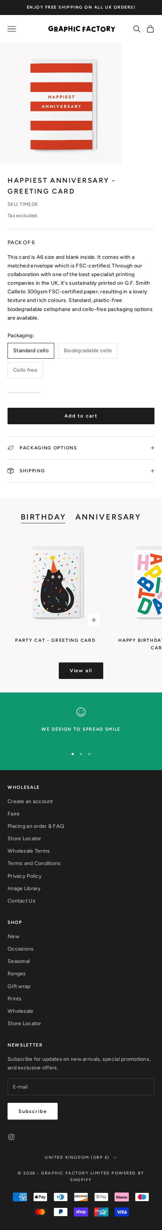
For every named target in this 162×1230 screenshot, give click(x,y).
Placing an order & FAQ (36, 826)
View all (81, 670)
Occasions (21, 949)
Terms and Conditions (34, 863)
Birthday (43, 516)
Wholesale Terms (29, 851)
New (13, 936)
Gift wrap (19, 986)
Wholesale (21, 1011)
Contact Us (21, 901)
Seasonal (19, 961)
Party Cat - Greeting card (55, 640)
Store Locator (24, 838)
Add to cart (81, 416)
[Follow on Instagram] (11, 1137)
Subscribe (32, 1111)
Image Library (24, 888)
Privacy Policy (25, 876)
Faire (14, 814)
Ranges (17, 973)
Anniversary (108, 516)
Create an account (30, 801)
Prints (15, 999)
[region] (81, 724)
